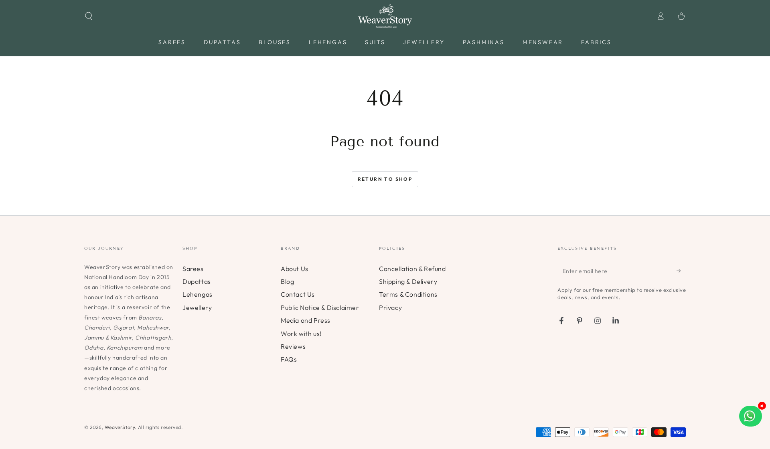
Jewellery (197, 307)
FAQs (289, 359)
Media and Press (305, 320)
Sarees (193, 269)
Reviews (293, 346)
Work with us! (301, 334)
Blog (287, 281)
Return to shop (385, 179)
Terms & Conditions (408, 294)
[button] (88, 16)
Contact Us (298, 294)
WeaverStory (120, 427)
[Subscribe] (681, 271)
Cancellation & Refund (412, 269)
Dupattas (196, 281)
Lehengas (197, 294)
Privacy (390, 307)
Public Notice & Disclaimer (320, 307)
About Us (294, 269)
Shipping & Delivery (408, 281)
